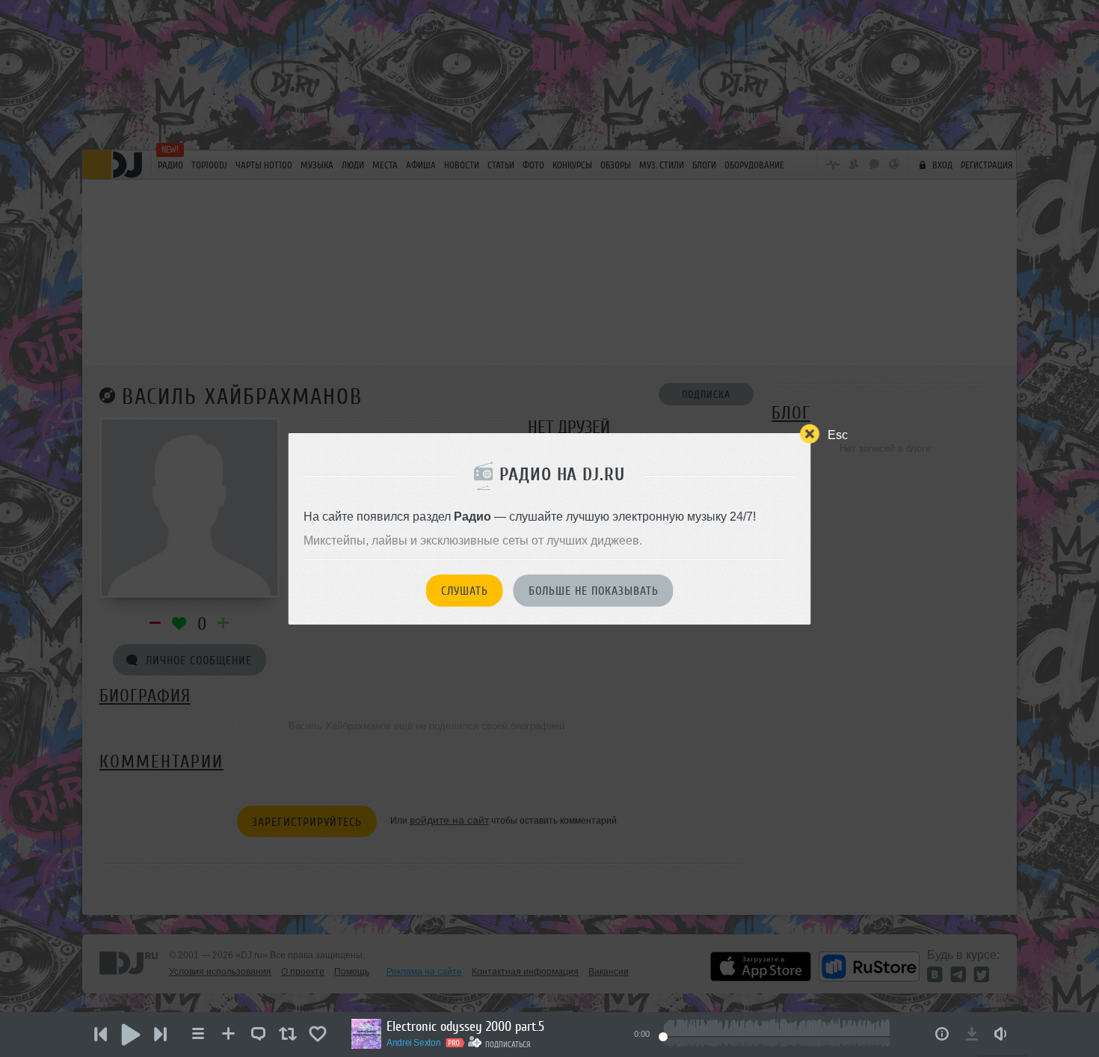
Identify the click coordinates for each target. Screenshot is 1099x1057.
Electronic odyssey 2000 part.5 (465, 1026)
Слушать (464, 591)
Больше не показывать (594, 591)
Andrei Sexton (413, 1043)
